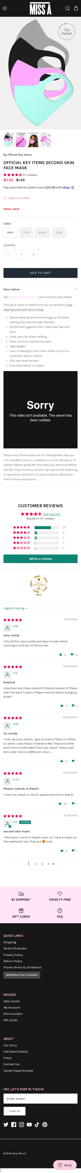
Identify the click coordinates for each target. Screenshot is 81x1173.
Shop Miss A (19, 1153)
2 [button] (36, 864)
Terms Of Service (15, 948)
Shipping (9, 942)
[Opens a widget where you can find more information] (65, 1165)
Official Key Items (20, 155)
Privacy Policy (13, 955)
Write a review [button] (40, 559)
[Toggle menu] (5, 8)
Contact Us (11, 1064)
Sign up (14, 1111)
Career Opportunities (18, 1070)
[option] (40, 73)
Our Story (10, 1045)
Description (11, 289)
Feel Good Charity (15, 1051)
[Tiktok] (37, 1124)
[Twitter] (5, 1124)
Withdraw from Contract (22, 974)
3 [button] (42, 864)
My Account (11, 1007)
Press (7, 1058)
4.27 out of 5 (51, 514)
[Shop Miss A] (40, 8)
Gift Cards (10, 1020)
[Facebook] (13, 1124)
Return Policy (12, 961)
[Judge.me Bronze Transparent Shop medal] (39, 584)
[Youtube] (29, 1124)
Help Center (11, 1001)
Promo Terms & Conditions (22, 967)
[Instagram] (21, 1124)
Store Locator (13, 1014)
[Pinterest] (44, 1124)
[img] (12, 620)
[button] (13, 175)
